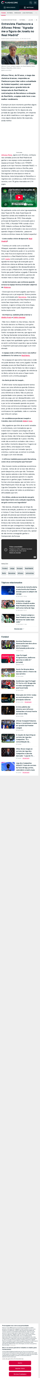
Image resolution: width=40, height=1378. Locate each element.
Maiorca (7, 287)
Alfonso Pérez (6, 155)
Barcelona (22, 297)
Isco (30, 421)
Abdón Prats (6, 317)
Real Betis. (25, 355)
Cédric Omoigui (19, 317)
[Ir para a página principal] (11, 2)
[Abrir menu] (35, 2)
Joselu (7, 259)
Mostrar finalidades (20, 1374)
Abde (25, 421)
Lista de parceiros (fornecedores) (12, 1359)
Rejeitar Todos (20, 1368)
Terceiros (12, 1345)
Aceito (20, 1363)
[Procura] (31, 2)
